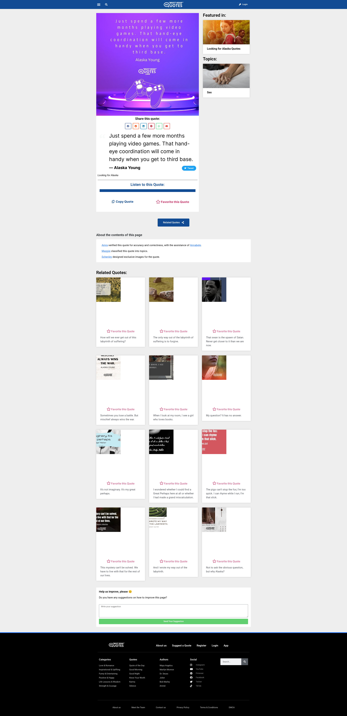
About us (161, 645)
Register (201, 645)
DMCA (232, 707)
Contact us (161, 707)
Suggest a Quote (181, 645)
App (226, 645)
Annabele (195, 245)
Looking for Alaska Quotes (223, 48)
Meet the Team (138, 707)
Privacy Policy (183, 707)
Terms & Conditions (209, 707)
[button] (98, 4)
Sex (209, 92)
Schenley (107, 256)
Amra (105, 245)
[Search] (244, 661)
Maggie (106, 251)
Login (215, 645)
